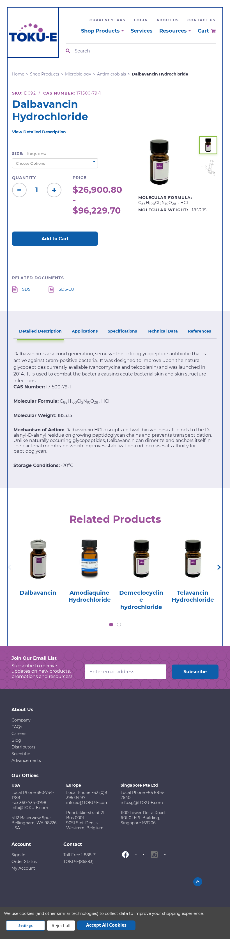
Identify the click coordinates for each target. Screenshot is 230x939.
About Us (168, 20)
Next (219, 567)
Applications (85, 331)
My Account (23, 868)
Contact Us (201, 20)
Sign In (18, 854)
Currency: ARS (107, 20)
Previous (9, 567)
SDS (26, 289)
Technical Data (162, 331)
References (199, 331)
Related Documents (38, 277)
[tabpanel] (38, 565)
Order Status (24, 861)
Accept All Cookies (106, 925)
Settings (26, 925)
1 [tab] (111, 625)
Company (21, 720)
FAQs (17, 726)
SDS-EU (66, 289)
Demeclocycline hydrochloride (141, 599)
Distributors (23, 747)
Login (141, 20)
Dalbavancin (38, 592)
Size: (29, 153)
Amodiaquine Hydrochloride (89, 596)
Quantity (24, 177)
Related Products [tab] (115, 519)
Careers (19, 733)
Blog (16, 740)
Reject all (61, 925)
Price (79, 177)
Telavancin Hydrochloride (193, 596)
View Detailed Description (39, 131)
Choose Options (38, 569)
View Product (38, 553)
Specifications (122, 331)
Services (142, 31)
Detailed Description (40, 331)
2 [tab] (119, 625)
